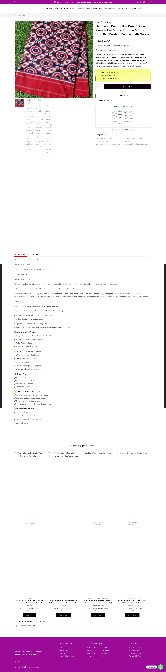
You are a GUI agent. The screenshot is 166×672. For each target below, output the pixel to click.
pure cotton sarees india (105, 144)
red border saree (121, 144)
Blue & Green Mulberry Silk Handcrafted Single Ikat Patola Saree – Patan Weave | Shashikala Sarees (63, 603)
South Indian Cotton (134, 8)
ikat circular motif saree (105, 141)
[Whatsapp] (160, 667)
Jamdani (120, 8)
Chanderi (80, 8)
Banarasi (58, 8)
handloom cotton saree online (130, 138)
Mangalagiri (91, 8)
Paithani (49, 8)
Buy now (124, 96)
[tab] (20, 254)
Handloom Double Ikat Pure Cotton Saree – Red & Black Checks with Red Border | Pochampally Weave (132, 603)
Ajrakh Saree (109, 8)
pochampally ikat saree (123, 141)
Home (17, 15)
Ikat (100, 8)
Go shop (101, 2)
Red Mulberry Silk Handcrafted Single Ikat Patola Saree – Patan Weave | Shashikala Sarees (29, 603)
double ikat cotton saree (109, 138)
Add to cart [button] (63, 615)
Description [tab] (20, 254)
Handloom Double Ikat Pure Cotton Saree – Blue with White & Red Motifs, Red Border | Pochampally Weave (98, 603)
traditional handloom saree (138, 144)
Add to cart (128, 86)
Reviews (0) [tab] (33, 254)
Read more (29, 615)
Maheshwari (69, 8)
